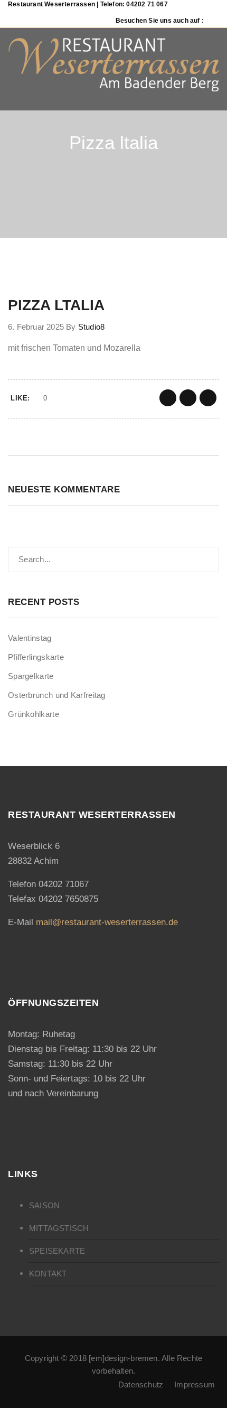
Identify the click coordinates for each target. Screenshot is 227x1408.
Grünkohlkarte (33, 714)
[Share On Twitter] (187, 397)
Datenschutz (140, 1384)
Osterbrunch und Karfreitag (57, 695)
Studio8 (91, 326)
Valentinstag (30, 637)
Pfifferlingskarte (36, 656)
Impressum (194, 1384)
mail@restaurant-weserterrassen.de (107, 922)
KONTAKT (48, 1273)
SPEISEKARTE (57, 1250)
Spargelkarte (31, 676)
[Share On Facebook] (167, 397)
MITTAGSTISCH (59, 1228)
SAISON (44, 1205)
